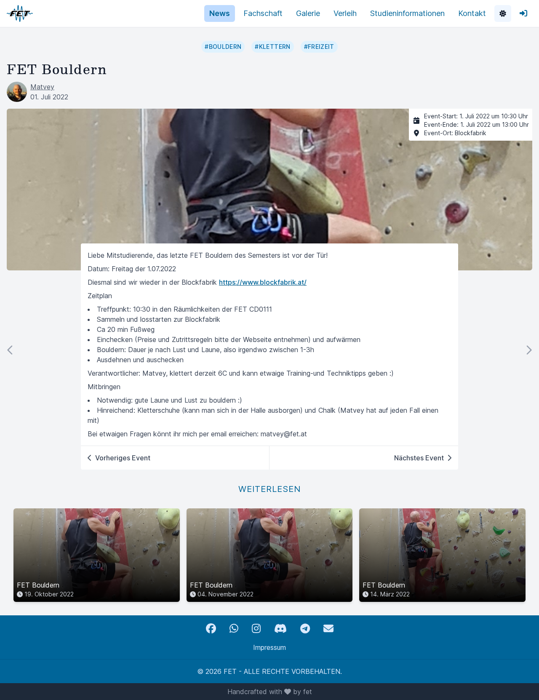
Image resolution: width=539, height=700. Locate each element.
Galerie (308, 13)
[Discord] (280, 629)
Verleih (345, 13)
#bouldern (223, 46)
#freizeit (319, 46)
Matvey (42, 87)
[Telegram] (305, 629)
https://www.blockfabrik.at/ (263, 282)
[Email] (328, 629)
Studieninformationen (407, 13)
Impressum (269, 647)
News (219, 13)
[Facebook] (211, 629)
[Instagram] (256, 629)
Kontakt (472, 13)
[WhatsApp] (233, 629)
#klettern (272, 46)
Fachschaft (263, 13)
